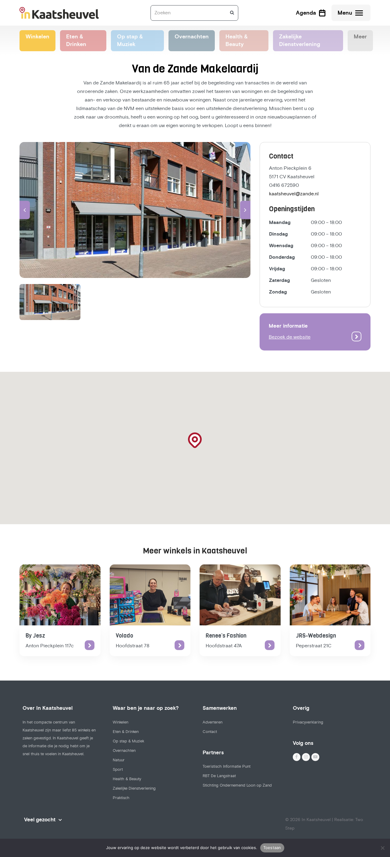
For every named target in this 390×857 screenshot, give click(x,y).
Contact (210, 731)
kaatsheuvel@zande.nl (294, 194)
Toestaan (272, 847)
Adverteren (212, 722)
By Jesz (35, 635)
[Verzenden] (232, 13)
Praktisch (121, 797)
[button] (25, 210)
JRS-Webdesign (316, 635)
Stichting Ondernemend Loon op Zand (237, 785)
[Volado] (150, 594)
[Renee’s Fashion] (240, 594)
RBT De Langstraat (219, 775)
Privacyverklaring (308, 722)
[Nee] (382, 848)
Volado (124, 635)
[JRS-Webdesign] (330, 594)
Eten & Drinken (126, 731)
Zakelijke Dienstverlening (134, 788)
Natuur (119, 760)
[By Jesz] (60, 594)
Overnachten (124, 750)
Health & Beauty (127, 779)
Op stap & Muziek (128, 741)
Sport (118, 769)
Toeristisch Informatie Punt (226, 766)
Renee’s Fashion (226, 635)
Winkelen (120, 722)
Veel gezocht (39, 819)
